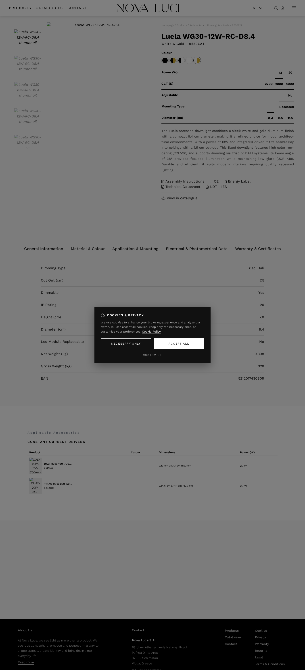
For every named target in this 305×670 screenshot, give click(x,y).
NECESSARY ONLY (126, 343)
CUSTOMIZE (152, 355)
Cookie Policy (151, 331)
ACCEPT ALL (179, 343)
